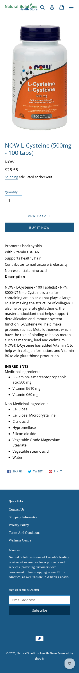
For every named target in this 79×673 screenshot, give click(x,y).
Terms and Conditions (24, 532)
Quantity (11, 192)
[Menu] (71, 7)
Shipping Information (23, 517)
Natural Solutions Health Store (37, 653)
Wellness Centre (20, 540)
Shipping (11, 177)
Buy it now (39, 227)
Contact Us (16, 509)
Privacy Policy (19, 525)
